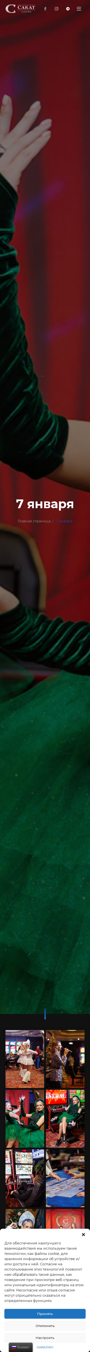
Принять (45, 1314)
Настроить (45, 1338)
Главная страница (34, 521)
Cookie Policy (45, 1346)
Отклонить (45, 1326)
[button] (83, 1234)
